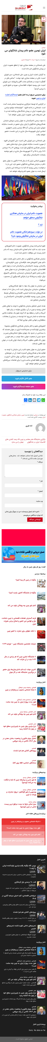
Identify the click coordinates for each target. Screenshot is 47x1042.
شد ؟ (40, 225)
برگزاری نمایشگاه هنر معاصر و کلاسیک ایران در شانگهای (34, 441)
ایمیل (40, 491)
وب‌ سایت (39, 501)
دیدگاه (40, 462)
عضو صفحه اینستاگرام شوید (23, 386)
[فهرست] (44, 7)
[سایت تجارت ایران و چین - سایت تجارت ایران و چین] (23, 8)
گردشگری (32, 885)
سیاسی (43, 48)
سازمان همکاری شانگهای (14, 415)
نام (41, 481)
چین (23, 415)
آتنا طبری (23, 60)
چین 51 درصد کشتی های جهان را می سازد (14, 441)
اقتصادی (32, 871)
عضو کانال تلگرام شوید (23, 378)
